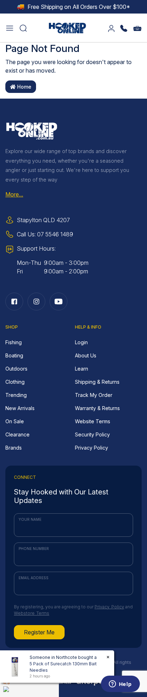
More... (14, 194)
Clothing (15, 382)
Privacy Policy (91, 448)
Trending (16, 395)
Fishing (13, 342)
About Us (85, 355)
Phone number (34, 548)
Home (23, 87)
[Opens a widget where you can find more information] (120, 684)
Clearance (17, 434)
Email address (34, 578)
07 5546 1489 (55, 234)
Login (81, 342)
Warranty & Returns (97, 408)
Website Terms (92, 421)
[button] (9, 27)
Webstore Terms (31, 613)
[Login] (111, 27)
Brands (13, 448)
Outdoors (16, 369)
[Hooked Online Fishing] (67, 27)
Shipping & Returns (97, 382)
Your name (30, 519)
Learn (81, 369)
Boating (14, 355)
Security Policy (92, 434)
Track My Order (93, 395)
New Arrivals (20, 408)
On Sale (14, 421)
